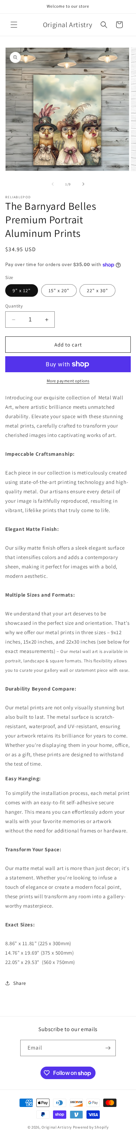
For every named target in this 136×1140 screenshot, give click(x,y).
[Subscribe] (107, 1048)
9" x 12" (22, 290)
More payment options (68, 380)
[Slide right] (83, 184)
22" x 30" (97, 290)
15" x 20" (58, 290)
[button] (14, 24)
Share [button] (19, 983)
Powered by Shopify (91, 1127)
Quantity (14, 306)
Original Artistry (56, 1127)
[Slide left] (52, 184)
